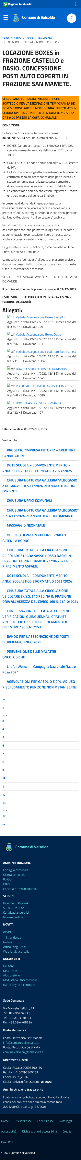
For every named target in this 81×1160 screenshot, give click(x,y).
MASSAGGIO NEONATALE (26, 525)
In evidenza (45, 38)
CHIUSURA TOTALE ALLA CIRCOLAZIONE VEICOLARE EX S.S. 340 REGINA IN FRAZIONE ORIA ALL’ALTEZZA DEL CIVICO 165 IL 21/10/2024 (40, 596)
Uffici (6, 884)
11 (4, 786)
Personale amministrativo (20, 888)
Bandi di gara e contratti (19, 984)
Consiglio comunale (15, 870)
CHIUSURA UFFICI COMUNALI (29, 500)
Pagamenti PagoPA (15, 903)
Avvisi (30, 38)
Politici (7, 879)
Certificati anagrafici (16, 912)
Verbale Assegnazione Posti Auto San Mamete (46, 351)
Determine (10, 970)
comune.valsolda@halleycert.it (23, 1052)
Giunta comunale (14, 874)
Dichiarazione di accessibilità (39, 1131)
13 (4, 803)
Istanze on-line (13, 917)
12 (4, 795)
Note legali (65, 1121)
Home (5, 38)
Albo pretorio (11, 975)
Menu (5, 18)
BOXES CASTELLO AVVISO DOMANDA (41, 368)
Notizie (18, 38)
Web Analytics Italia (16, 951)
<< (4, 699)
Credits (67, 1131)
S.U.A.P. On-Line (13, 907)
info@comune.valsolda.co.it (21, 1042)
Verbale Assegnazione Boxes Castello (40, 317)
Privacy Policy (23, 1121)
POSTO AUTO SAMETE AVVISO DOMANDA (44, 386)
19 (4, 816)
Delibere (8, 966)
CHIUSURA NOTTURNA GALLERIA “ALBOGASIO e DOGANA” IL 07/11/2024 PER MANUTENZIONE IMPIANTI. (39, 486)
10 (4, 778)
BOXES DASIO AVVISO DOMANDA (38, 403)
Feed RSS (7, 1142)
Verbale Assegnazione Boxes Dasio (38, 334)
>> (4, 824)
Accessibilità (8, 1131)
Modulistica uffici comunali (20, 980)
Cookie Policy (45, 1121)
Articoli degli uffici (14, 946)
